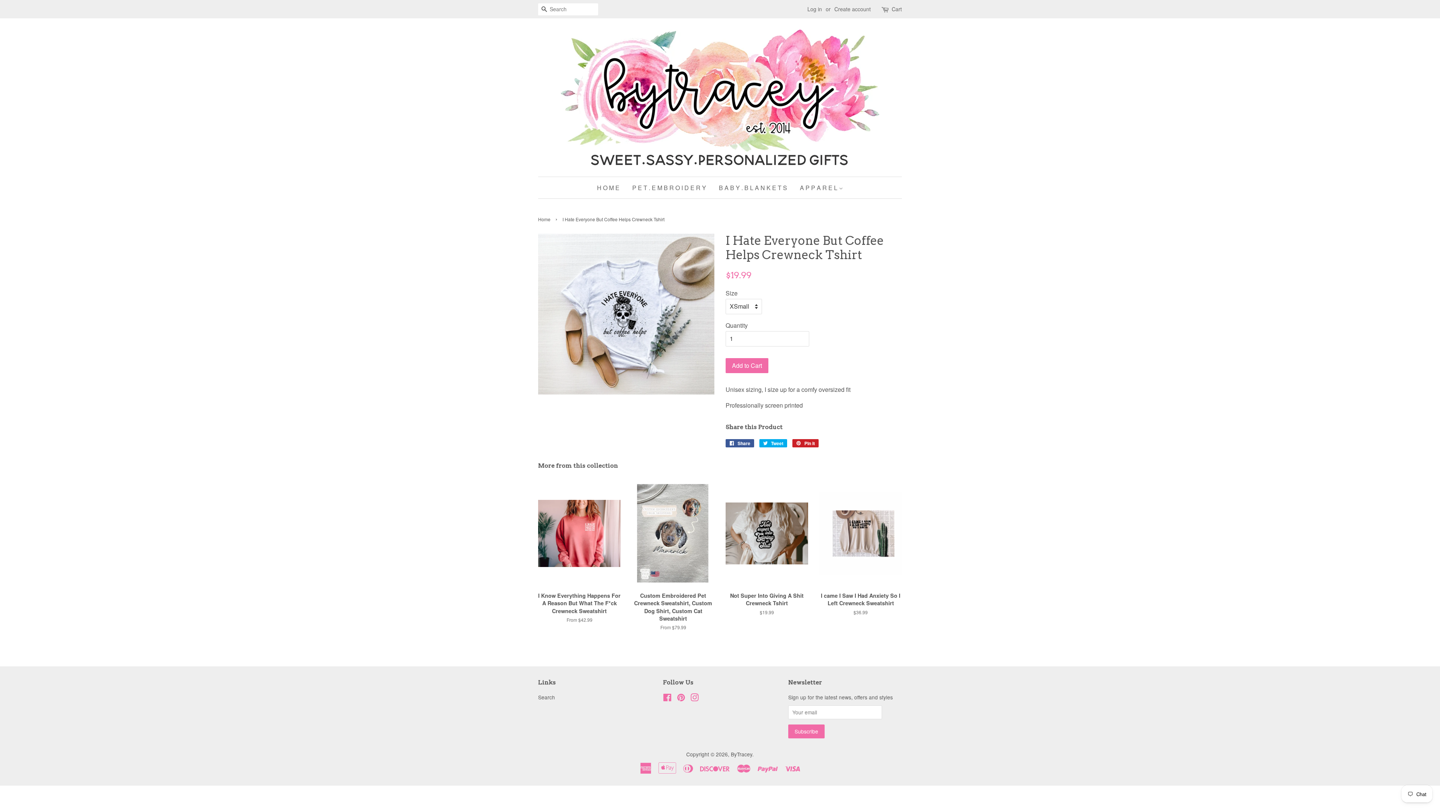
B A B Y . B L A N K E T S (753, 187)
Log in (814, 9)
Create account (852, 9)
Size (732, 293)
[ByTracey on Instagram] (694, 698)
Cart (897, 9)
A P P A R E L (819, 187)
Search (546, 697)
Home (544, 219)
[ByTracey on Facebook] (667, 698)
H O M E (608, 187)
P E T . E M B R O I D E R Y (669, 187)
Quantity (737, 325)
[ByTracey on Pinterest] (681, 698)
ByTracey (741, 754)
